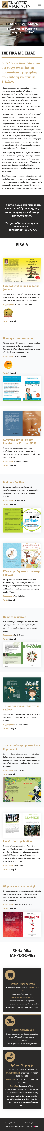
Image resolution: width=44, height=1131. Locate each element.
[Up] (39, 1127)
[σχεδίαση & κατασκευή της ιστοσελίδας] (34, 1126)
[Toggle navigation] (39, 5)
